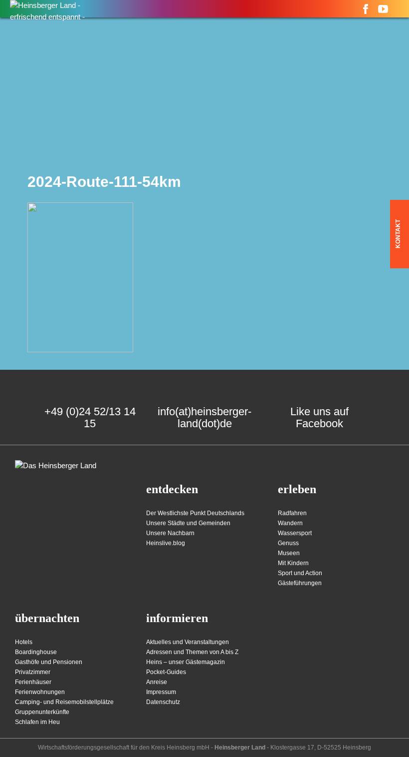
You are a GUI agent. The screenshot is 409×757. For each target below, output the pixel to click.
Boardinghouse (36, 652)
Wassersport (295, 533)
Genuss (288, 543)
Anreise (156, 682)
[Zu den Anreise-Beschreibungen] (55, 466)
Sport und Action (300, 573)
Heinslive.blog (165, 543)
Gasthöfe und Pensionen (48, 662)
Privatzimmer (32, 672)
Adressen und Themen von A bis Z (192, 652)
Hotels (23, 642)
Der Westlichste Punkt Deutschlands (195, 513)
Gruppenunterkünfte (42, 712)
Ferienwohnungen (40, 692)
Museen (289, 553)
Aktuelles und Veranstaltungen (187, 642)
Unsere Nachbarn (170, 533)
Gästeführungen (300, 583)
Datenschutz (163, 702)
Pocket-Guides (166, 672)
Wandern (290, 523)
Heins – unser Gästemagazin (185, 662)
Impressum (161, 692)
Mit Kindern (293, 563)
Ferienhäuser (33, 682)
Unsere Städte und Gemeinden (188, 523)
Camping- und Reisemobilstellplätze (64, 702)
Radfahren (292, 513)
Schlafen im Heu (37, 722)
